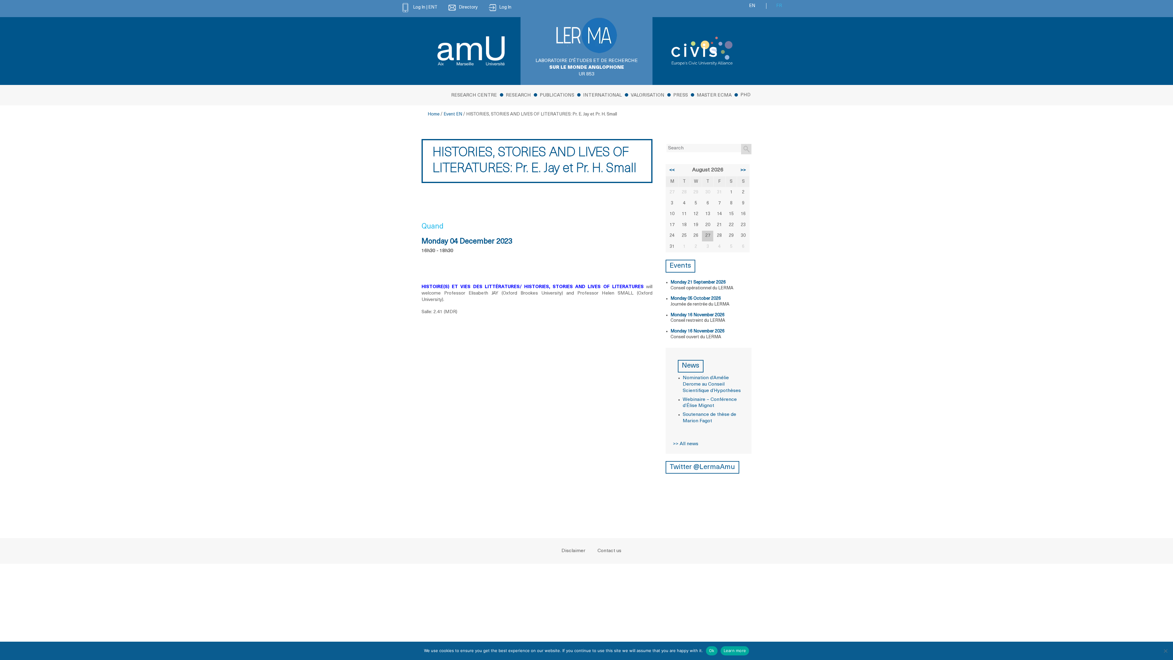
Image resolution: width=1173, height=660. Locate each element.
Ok (711, 650)
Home (434, 114)
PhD (745, 95)
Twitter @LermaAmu (702, 467)
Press (680, 95)
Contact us (609, 550)
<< (672, 170)
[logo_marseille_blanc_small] (471, 50)
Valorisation (647, 95)
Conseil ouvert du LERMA (696, 337)
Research (518, 95)
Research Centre (474, 95)
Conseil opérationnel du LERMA (702, 288)
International (602, 95)
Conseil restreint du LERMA (698, 320)
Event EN (453, 114)
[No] (1165, 651)
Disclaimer (573, 550)
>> (743, 170)
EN (752, 6)
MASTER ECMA (714, 95)
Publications (557, 95)
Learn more (735, 650)
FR (779, 6)
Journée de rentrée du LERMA (700, 304)
